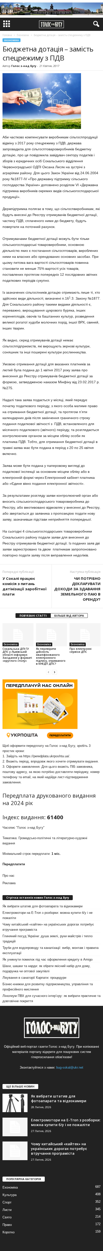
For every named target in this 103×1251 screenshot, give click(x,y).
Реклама (9, 883)
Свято (7, 1217)
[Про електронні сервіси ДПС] (85, 634)
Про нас (8, 875)
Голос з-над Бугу (23, 66)
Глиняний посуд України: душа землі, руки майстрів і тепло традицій (47, 938)
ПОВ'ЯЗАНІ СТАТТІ (33, 615)
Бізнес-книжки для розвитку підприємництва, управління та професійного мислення (47, 986)
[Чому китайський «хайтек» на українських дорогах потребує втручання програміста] (15, 1151)
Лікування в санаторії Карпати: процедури (34, 977)
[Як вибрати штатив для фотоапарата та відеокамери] (15, 1103)
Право (7, 1225)
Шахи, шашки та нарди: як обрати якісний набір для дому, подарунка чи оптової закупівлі (46, 968)
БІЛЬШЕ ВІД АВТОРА (69, 615)
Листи (7, 1210)
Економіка (11, 40)
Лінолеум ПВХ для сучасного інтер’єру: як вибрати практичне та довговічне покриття (51, 998)
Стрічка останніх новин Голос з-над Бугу (37, 897)
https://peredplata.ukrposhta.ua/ (46, 756)
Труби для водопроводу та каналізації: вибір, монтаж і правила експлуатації (50, 950)
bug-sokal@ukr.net (69, 1067)
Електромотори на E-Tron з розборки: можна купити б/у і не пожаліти (47, 915)
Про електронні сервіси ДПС (81, 650)
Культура (9, 1195)
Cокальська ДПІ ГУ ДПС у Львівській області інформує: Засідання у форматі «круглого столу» (17, 654)
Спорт (7, 1202)
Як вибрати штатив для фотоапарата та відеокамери (42, 906)
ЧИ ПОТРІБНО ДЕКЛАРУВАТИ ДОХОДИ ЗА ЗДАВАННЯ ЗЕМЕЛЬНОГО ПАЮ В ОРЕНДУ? (77, 589)
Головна (7, 35)
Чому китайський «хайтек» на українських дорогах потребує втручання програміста (48, 927)
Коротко (8, 1232)
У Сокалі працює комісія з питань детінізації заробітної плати (24, 586)
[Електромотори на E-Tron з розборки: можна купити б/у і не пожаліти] (15, 1127)
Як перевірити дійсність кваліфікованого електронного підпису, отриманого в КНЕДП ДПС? (51, 656)
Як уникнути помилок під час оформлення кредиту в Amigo (47, 959)
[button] (95, 24)
